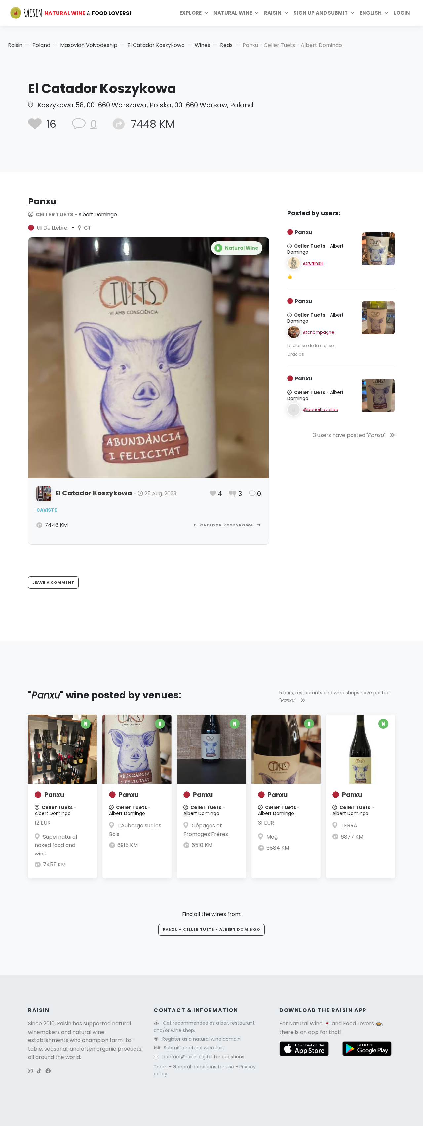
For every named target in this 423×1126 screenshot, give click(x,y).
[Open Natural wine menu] (257, 13)
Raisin (15, 45)
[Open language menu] (386, 13)
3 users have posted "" (350, 435)
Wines (202, 45)
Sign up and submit (320, 12)
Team (161, 1066)
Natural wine (232, 12)
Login (402, 12)
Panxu (54, 795)
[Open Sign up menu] (352, 13)
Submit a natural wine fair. (194, 1047)
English (371, 12)
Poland (41, 45)
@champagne (318, 332)
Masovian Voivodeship (88, 45)
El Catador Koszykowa (156, 45)
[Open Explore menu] (206, 13)
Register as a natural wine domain (201, 1039)
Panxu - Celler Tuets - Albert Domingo (211, 929)
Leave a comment (53, 582)
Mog (272, 837)
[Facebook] (48, 1071)
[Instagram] (30, 1071)
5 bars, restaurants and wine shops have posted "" (334, 696)
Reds (226, 45)
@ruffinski (313, 263)
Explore (190, 12)
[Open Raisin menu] (286, 13)
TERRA (349, 825)
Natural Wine (306, 1023)
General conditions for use (204, 1066)
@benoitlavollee (320, 409)
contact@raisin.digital (187, 1056)
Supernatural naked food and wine (56, 845)
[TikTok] (39, 1071)
